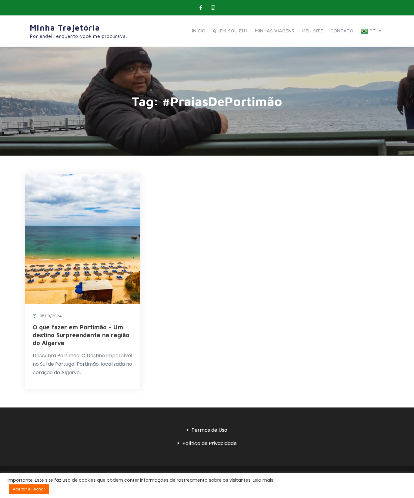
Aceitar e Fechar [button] (29, 489)
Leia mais (263, 480)
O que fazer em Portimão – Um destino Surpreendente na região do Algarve (81, 335)
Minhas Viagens (274, 30)
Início (198, 30)
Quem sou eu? (230, 30)
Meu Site (312, 30)
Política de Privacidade (209, 443)
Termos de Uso (209, 430)
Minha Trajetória (65, 27)
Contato (341, 30)
